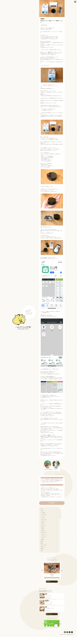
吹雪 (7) (42, 523)
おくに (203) (43, 537)
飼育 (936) (42, 548)
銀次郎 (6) (42, 539)
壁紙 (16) (42, 543)
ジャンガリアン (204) (43, 514)
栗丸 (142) (42, 528)
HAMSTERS (48, 581)
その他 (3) (42, 510)
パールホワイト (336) (43, 519)
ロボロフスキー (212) (43, 532)
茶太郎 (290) (43, 530)
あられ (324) (43, 521)
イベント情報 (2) (43, 512)
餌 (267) (42, 550)
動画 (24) (42, 541)
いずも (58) (42, 534)
